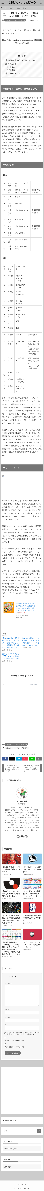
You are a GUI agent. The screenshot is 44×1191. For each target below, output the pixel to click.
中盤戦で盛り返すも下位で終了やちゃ (22, 60)
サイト (7, 1025)
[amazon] (26, 836)
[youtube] (22, 836)
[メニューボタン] (3, 3)
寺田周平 (24, 748)
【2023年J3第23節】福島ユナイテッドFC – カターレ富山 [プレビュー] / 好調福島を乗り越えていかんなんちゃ (10, 643)
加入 (13, 67)
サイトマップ (22, 1184)
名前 (7, 1009)
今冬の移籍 (12, 64)
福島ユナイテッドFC (12, 748)
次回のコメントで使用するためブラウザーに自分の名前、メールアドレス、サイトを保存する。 (23, 1033)
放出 (13, 70)
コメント (8, 983)
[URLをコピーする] (39, 758)
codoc (39, 684)
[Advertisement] (22, 714)
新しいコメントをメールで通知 (14, 1040)
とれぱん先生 (22, 801)
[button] (5, 758)
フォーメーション (15, 73)
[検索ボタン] (41, 3)
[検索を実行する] (39, 1131)
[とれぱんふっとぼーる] (22, 3)
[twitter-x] (18, 836)
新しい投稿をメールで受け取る (14, 1047)
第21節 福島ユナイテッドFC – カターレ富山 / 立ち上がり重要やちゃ (10, 656)
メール (7, 1017)
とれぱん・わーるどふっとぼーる (15, 20)
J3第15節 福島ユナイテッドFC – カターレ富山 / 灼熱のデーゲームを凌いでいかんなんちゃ (30, 641)
